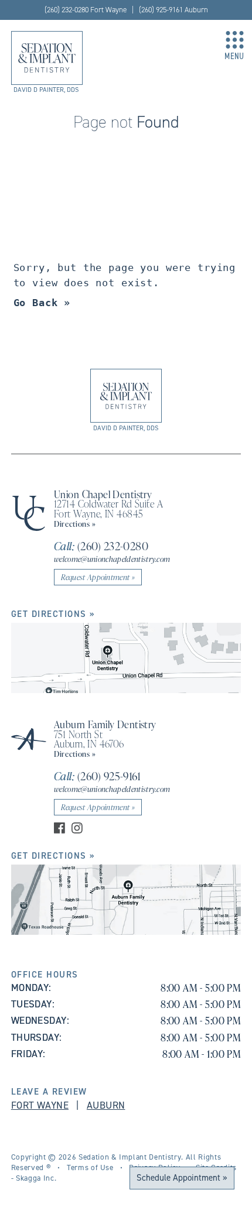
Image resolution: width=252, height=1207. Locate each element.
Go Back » (42, 302)
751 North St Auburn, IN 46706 (89, 739)
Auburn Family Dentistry (105, 724)
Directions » (75, 524)
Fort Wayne (40, 1105)
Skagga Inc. (36, 1177)
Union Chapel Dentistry (103, 494)
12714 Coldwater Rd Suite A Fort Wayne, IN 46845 (108, 508)
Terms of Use (90, 1167)
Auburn (106, 1105)
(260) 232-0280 (101, 546)
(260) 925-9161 (97, 776)
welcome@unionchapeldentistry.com (112, 559)
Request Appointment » (98, 577)
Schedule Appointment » (182, 1177)
